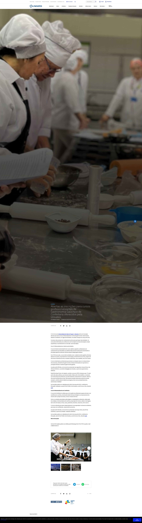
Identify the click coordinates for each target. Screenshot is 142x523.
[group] (71, 448)
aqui (52, 387)
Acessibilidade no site (60, 1)
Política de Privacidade (45, 1)
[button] (89, 448)
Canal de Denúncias (53, 1)
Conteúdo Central (38, 1)
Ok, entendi (137, 520)
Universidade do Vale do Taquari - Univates (69, 334)
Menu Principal (32, 1)
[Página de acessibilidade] (75, 1)
